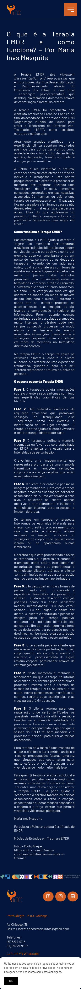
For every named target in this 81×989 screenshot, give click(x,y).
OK (11, 981)
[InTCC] (14, 14)
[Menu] (70, 9)
